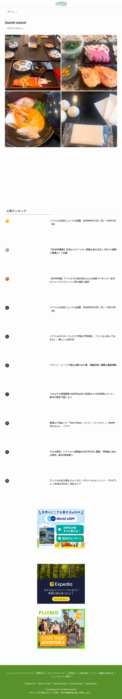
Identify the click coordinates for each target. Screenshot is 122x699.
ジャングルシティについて (20, 672)
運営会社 (41, 672)
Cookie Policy (76, 683)
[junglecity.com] (61, 4)
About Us (30, 683)
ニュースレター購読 (61, 676)
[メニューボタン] (4, 4)
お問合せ (72, 672)
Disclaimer (91, 683)
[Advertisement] (61, 179)
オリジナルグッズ (56, 672)
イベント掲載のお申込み (102, 672)
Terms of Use (44, 683)
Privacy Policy (60, 683)
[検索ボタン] (118, 4)
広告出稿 (83, 672)
